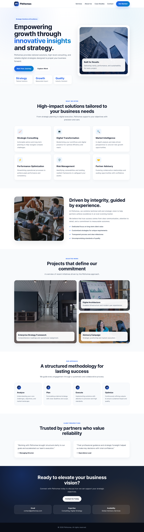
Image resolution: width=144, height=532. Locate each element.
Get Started (123, 4)
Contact (110, 4)
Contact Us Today (72, 499)
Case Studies (100, 4)
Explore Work (43, 69)
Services (79, 4)
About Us (88, 4)
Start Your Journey (24, 69)
